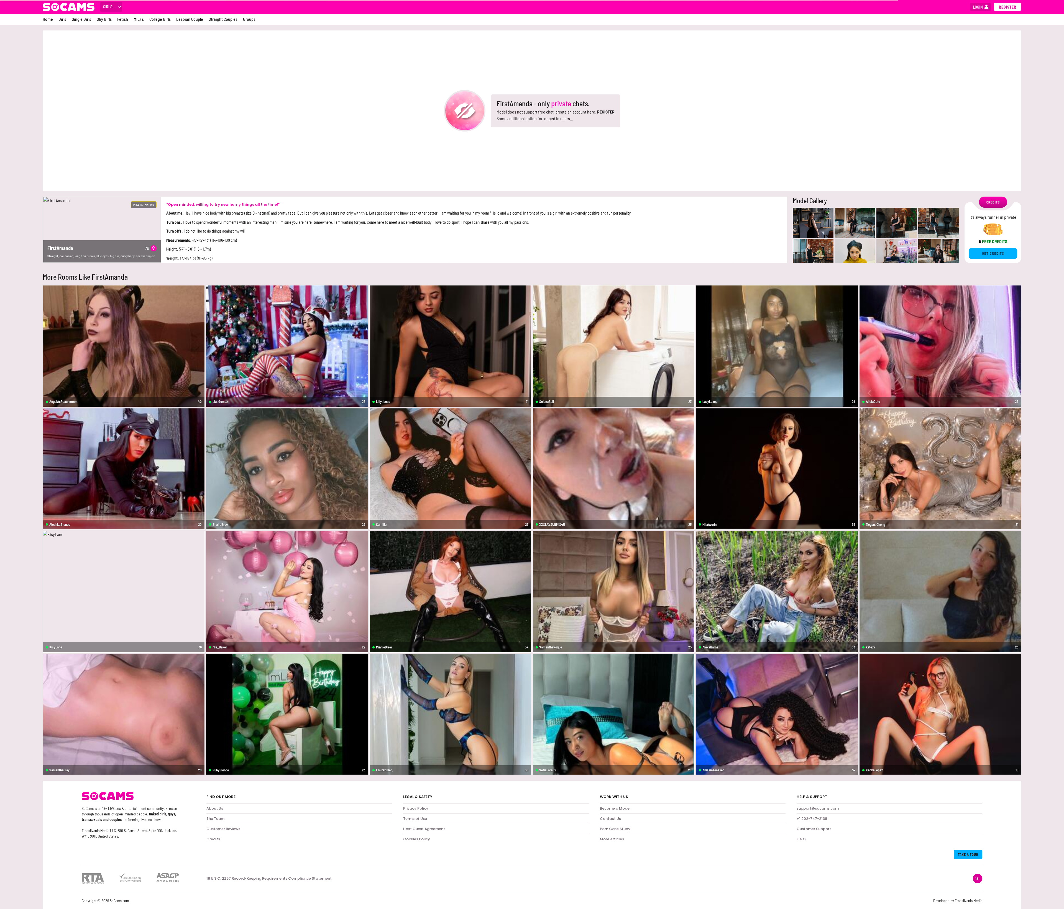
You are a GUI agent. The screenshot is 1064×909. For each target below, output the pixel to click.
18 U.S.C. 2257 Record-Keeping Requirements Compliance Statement (269, 878)
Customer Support (814, 828)
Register (1007, 7)
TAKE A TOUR (968, 854)
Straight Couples (223, 19)
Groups (249, 19)
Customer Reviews (223, 828)
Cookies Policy (416, 839)
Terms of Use (415, 818)
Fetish (122, 19)
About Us (214, 808)
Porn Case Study (615, 828)
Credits (213, 839)
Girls (62, 19)
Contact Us (610, 818)
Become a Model (615, 808)
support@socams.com (818, 808)
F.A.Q (801, 839)
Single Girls (81, 19)
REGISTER (606, 111)
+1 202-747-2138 (812, 818)
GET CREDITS (993, 253)
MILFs (139, 19)
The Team (215, 818)
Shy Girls (104, 19)
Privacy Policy (415, 808)
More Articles (612, 839)
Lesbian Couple (189, 19)
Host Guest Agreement (424, 828)
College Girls (160, 19)
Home (48, 19)
